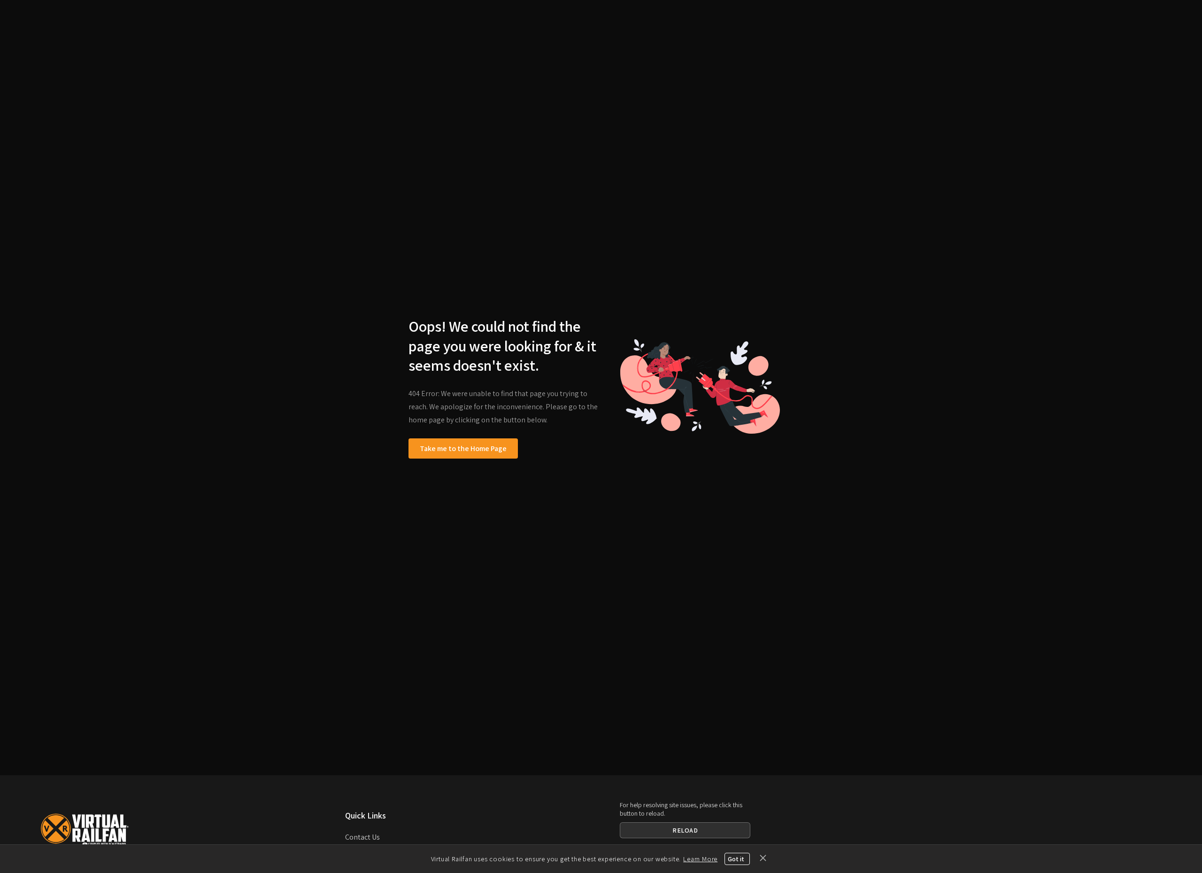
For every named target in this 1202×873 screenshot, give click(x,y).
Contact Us (362, 837)
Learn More (700, 858)
